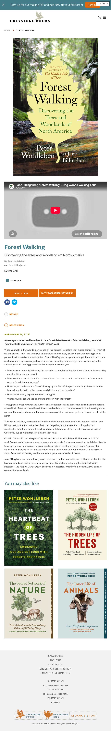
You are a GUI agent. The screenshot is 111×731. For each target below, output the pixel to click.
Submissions (55, 681)
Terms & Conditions (55, 694)
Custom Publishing (55, 685)
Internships (55, 690)
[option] (55, 107)
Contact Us (55, 664)
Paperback (16, 281)
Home (7, 30)
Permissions (55, 698)
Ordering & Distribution (55, 669)
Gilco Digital (73, 723)
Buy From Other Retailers (57, 293)
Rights (55, 703)
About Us (55, 660)
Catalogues (55, 656)
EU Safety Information (55, 673)
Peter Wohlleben (16, 261)
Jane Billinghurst (17, 265)
